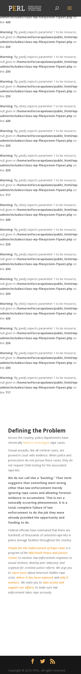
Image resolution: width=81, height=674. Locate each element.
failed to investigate (36, 443)
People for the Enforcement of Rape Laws (36, 548)
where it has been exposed (34, 577)
